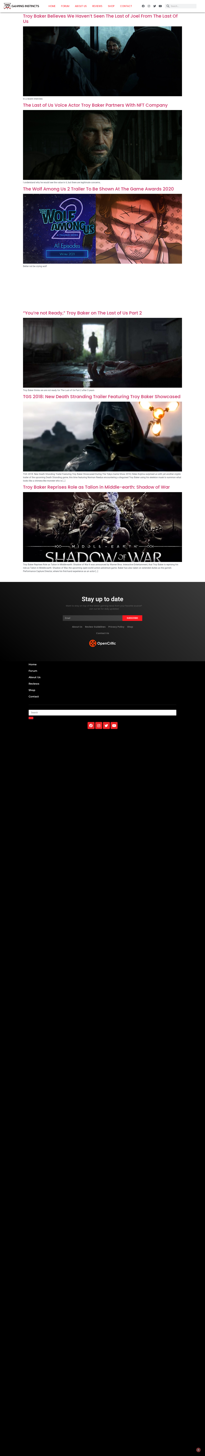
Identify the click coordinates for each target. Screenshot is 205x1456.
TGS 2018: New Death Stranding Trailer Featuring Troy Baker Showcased (101, 396)
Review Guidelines (95, 626)
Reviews (97, 6)
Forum (65, 6)
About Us (81, 6)
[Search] (31, 718)
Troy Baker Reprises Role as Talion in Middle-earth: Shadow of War (96, 487)
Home (52, 6)
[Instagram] (148, 6)
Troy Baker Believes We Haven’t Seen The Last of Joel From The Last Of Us (100, 18)
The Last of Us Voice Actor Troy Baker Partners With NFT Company (95, 105)
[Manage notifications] (198, 1450)
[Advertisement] (102, 289)
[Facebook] (143, 6)
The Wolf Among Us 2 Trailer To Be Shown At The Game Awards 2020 (98, 189)
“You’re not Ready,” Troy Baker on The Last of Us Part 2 (82, 313)
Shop (111, 6)
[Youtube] (160, 6)
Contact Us (102, 633)
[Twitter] (154, 6)
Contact (126, 6)
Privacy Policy (116, 626)
